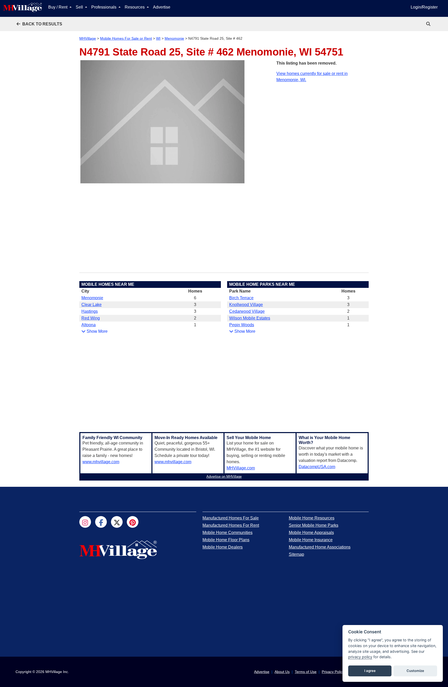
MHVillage (87, 38)
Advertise (161, 7)
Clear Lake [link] (91, 304)
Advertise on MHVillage (224, 476)
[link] (429, 24)
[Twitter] (117, 522)
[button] (39, 24)
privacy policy (360, 657)
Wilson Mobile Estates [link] (249, 318)
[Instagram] (85, 522)
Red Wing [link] (90, 318)
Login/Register (424, 7)
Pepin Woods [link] (241, 325)
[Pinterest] (132, 522)
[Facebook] (101, 522)
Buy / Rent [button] (58, 7)
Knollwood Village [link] (246, 304)
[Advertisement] (322, 119)
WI (158, 38)
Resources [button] (135, 7)
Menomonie (174, 38)
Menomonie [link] (92, 298)
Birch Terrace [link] (241, 298)
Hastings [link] (89, 311)
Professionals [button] (104, 7)
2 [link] (195, 318)
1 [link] (195, 325)
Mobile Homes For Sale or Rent (126, 38)
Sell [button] (80, 7)
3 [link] (195, 304)
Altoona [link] (88, 325)
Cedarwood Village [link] (247, 311)
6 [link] (195, 298)
